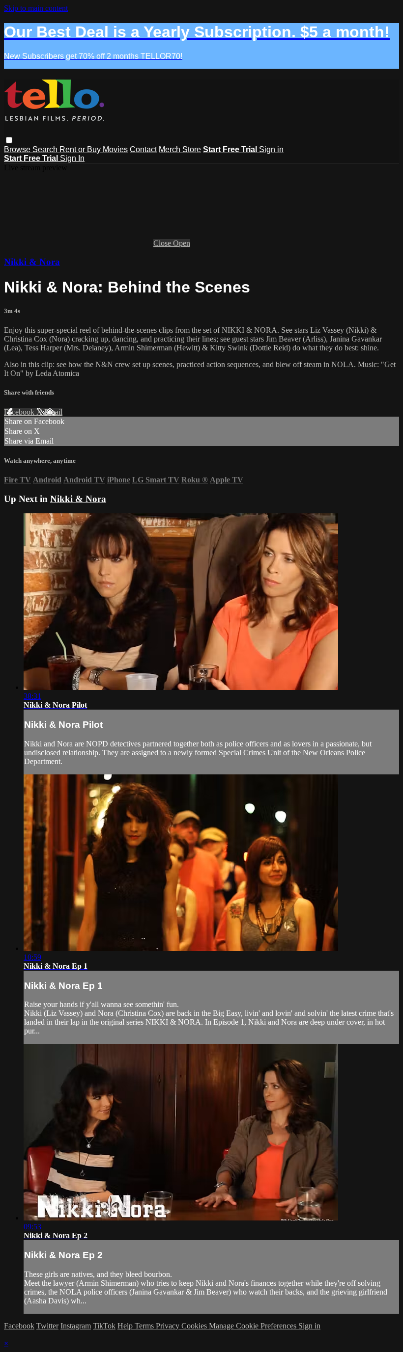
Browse (18, 149)
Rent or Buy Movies (93, 149)
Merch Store (180, 149)
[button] (9, 140)
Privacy (168, 1326)
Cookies (195, 1326)
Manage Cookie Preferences (253, 1326)
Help (126, 1326)
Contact (143, 149)
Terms (145, 1326)
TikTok (104, 1326)
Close (163, 243)
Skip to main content (36, 8)
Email (53, 412)
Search (45, 149)
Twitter (47, 1326)
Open (181, 243)
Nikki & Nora (32, 262)
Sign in (271, 149)
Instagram (75, 1326)
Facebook (20, 412)
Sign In (72, 158)
